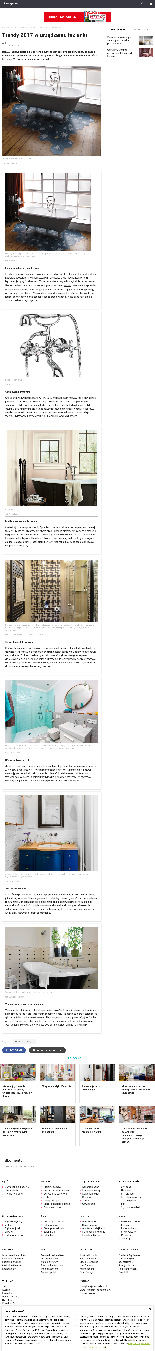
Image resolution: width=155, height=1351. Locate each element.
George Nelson (126, 1265)
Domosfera (8, 27)
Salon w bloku (51, 1225)
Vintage (9, 1225)
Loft (123, 1203)
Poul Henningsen (128, 1268)
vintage (67, 285)
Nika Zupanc (86, 1265)
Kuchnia (6, 1289)
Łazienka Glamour (11, 1265)
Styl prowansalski (130, 1207)
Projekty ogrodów (14, 1193)
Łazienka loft (9, 1268)
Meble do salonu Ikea (52, 1255)
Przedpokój (8, 1303)
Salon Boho (50, 1231)
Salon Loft (49, 1235)
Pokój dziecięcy (10, 1296)
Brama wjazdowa (52, 1207)
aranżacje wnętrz (24, 1042)
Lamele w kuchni (91, 1235)
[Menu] (151, 4)
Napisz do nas (87, 1293)
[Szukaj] (142, 4)
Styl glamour (127, 1193)
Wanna (85, 1200)
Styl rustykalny (129, 1200)
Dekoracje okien (90, 1193)
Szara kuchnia (89, 1225)
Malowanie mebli (50, 1258)
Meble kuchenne (49, 1268)
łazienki (21, 27)
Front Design (86, 1272)
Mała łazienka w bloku (14, 1255)
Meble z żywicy (49, 1262)
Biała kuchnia (89, 1221)
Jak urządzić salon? (54, 1221)
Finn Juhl (123, 1272)
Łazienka (7, 1293)
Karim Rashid (87, 1268)
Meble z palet (48, 1272)
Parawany (126, 1235)
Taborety (125, 1238)
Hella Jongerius (88, 1258)
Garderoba (87, 1197)
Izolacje (48, 1197)
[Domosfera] (10, 4)
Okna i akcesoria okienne (57, 1203)
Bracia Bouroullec (89, 1262)
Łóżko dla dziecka (130, 1221)
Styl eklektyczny (13, 1221)
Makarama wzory (91, 1190)
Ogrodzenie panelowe (55, 1193)
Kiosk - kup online (62, 16)
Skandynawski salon (54, 1228)
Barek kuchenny (129, 1228)
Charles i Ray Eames (129, 1255)
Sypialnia (7, 1300)
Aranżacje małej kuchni (94, 1228)
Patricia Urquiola (88, 1255)
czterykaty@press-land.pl (93, 1286)
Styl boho (126, 1186)
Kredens (125, 1225)
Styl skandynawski (131, 1197)
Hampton (126, 1190)
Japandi (9, 1231)
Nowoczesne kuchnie (93, 1231)
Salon (5, 1286)
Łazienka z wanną (11, 1262)
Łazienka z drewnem (13, 1258)
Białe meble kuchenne (52, 1265)
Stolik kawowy (128, 1231)
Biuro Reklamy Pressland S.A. (95, 1289)
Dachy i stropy (51, 1200)
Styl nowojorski (13, 1228)
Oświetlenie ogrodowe (17, 1186)
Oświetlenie (88, 1203)
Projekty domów (52, 1186)
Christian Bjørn (126, 1258)
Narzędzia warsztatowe (56, 1190)
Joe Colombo (126, 1262)
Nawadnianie (11, 1190)
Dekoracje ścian (90, 1186)
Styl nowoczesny (14, 1235)
